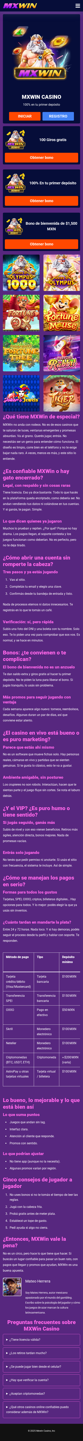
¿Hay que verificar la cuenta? (29, 1380)
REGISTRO (58, 116)
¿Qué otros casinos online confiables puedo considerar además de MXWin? (37, 1409)
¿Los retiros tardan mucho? (28, 1353)
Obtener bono (41, 157)
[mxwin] (20, 5)
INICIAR (25, 116)
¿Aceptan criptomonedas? (27, 1393)
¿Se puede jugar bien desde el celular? (35, 1366)
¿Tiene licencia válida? (24, 1339)
